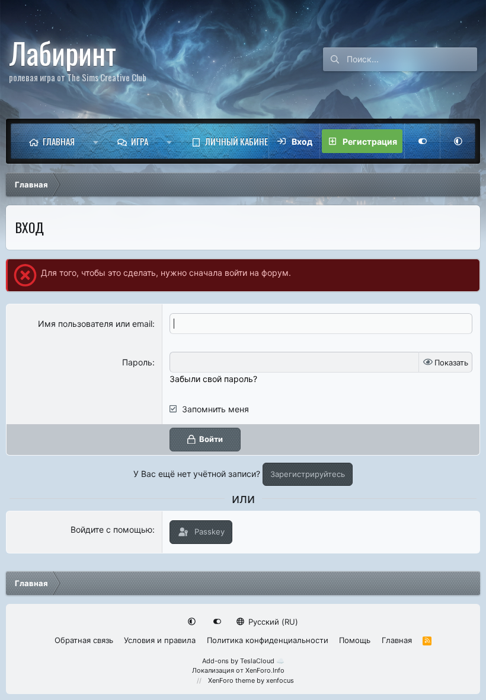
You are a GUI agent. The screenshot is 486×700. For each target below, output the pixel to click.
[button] (96, 141)
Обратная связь (84, 640)
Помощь (354, 640)
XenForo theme (231, 680)
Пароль (137, 362)
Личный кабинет (239, 141)
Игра (139, 141)
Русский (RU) (272, 621)
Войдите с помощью (111, 529)
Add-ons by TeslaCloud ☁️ (243, 661)
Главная (59, 141)
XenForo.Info (264, 670)
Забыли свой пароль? (213, 379)
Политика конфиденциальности (267, 640)
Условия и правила (160, 640)
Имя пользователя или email (95, 324)
